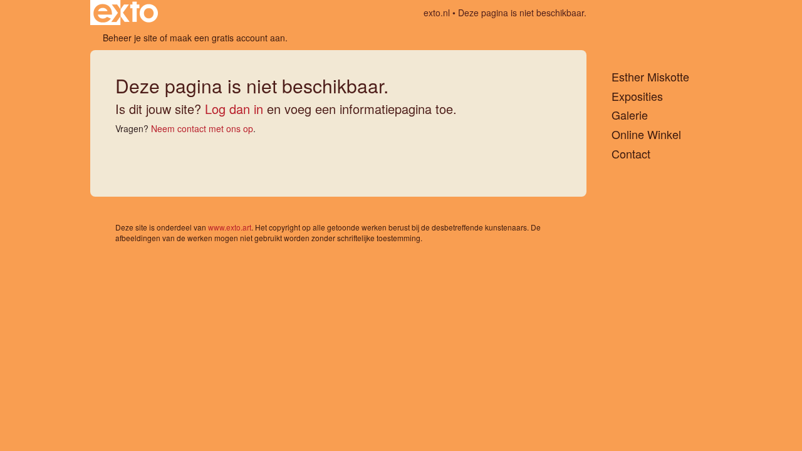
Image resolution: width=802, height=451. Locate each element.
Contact (631, 154)
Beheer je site (130, 37)
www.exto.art (229, 227)
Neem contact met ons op (202, 128)
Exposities (637, 96)
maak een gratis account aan (227, 37)
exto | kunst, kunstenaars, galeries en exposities (125, 12)
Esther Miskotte (650, 77)
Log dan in (234, 109)
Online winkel (646, 134)
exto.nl (437, 12)
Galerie (630, 115)
